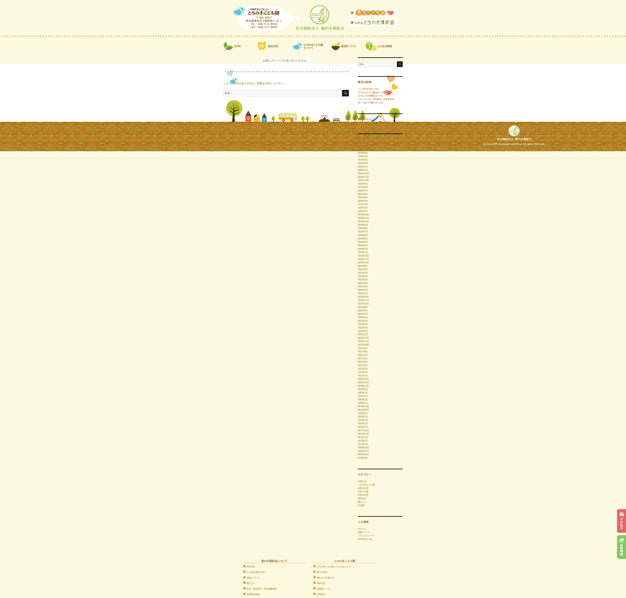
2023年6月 (363, 276)
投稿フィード (364, 532)
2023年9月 (363, 266)
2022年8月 (363, 310)
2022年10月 (363, 303)
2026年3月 (363, 163)
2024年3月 (363, 245)
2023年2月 (363, 290)
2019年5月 (363, 420)
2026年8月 (363, 146)
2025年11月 (363, 177)
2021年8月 (363, 351)
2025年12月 (363, 173)
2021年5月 (363, 362)
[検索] (400, 64)
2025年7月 (363, 190)
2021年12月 (363, 338)
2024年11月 (363, 218)
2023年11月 (363, 259)
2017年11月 (363, 434)
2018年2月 (363, 427)
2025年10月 (363, 180)
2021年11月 (363, 341)
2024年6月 (363, 235)
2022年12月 (363, 297)
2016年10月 (363, 454)
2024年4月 (363, 242)
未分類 (361, 505)
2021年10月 (363, 345)
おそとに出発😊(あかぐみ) (370, 95)
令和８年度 (363, 495)
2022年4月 (363, 324)
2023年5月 (363, 279)
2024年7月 (363, 231)
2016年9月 (363, 458)
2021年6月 (363, 358)
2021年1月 (363, 375)
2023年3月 (363, 286)
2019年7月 (363, 416)
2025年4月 (363, 201)
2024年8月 (363, 228)
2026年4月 (363, 160)
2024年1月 (363, 252)
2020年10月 (363, 386)
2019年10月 (363, 410)
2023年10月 (363, 262)
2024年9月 (363, 225)
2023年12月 (363, 255)
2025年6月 (363, 194)
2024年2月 (363, 249)
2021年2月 (363, 372)
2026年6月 (363, 153)
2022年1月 (363, 334)
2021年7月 (363, 355)
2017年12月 (363, 430)
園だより (362, 502)
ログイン (362, 529)
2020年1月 (363, 403)
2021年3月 (363, 369)
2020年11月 (363, 382)
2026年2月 (363, 166)
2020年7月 (363, 392)
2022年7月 (363, 314)
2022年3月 (363, 327)
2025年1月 (363, 211)
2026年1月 (363, 170)
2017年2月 (363, 440)
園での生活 (322, 572)
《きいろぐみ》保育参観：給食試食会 (376, 99)
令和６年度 (363, 488)
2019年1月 (363, 423)
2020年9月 (363, 389)
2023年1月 (363, 293)
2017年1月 (363, 444)
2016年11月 (363, 451)
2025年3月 (363, 204)
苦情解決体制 (253, 594)
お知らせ (362, 481)
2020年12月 (363, 379)
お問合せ (321, 594)
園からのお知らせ (325, 577)
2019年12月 (363, 406)
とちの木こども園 (366, 484)
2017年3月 (363, 437)
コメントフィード (366, 535)
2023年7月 (363, 273)
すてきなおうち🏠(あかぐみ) (371, 92)
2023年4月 (363, 283)
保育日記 (362, 498)
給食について (253, 577)
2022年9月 (363, 307)
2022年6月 (363, 317)
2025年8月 (363, 187)
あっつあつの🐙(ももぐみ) (370, 102)
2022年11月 (363, 300)
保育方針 (251, 566)
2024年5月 (363, 238)
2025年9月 (363, 184)
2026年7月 (363, 149)
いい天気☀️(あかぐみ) (368, 89)
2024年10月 (363, 221)
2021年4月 (363, 365)
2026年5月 (363, 156)
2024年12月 (363, 214)
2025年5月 (363, 197)
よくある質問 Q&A (256, 572)
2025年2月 (363, 208)
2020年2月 (363, 399)
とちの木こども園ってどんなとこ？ (334, 566)
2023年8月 (363, 269)
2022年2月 (363, 331)
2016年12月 (363, 447)
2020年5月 (363, 396)
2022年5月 (363, 321)
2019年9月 (363, 413)
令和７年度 (363, 491)
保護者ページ (323, 589)
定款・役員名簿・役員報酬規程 (261, 589)
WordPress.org (365, 539)
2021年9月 (363, 348)
